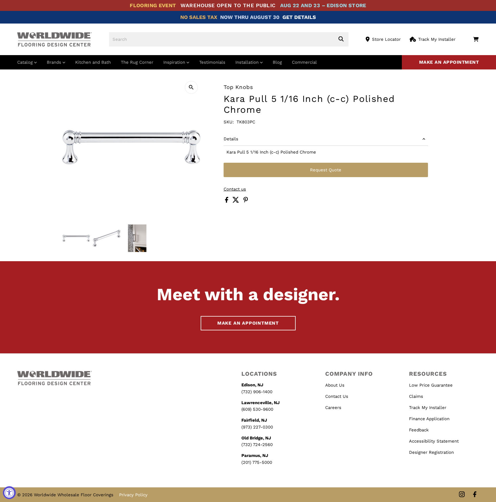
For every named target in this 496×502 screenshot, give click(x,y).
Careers (333, 407)
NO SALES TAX (198, 17)
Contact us (235, 189)
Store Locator (386, 39)
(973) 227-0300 (257, 427)
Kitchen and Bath (93, 62)
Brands (55, 62)
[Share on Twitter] (236, 201)
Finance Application (429, 418)
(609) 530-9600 (257, 409)
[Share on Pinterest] (245, 201)
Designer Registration (431, 452)
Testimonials (212, 62)
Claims (416, 396)
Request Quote (325, 169)
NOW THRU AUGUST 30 (250, 17)
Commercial (304, 62)
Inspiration (175, 62)
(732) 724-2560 (257, 444)
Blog (277, 62)
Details (231, 139)
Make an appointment (449, 62)
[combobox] (228, 39)
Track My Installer (437, 39)
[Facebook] (474, 494)
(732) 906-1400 (256, 391)
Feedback (419, 430)
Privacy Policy (133, 494)
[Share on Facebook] (227, 201)
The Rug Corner (137, 62)
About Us (334, 385)
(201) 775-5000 (256, 462)
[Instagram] (462, 494)
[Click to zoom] (191, 87)
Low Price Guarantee (431, 385)
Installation (247, 62)
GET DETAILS (299, 17)
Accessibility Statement (434, 441)
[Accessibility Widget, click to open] (9, 492)
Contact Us (336, 396)
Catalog (25, 62)
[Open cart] (476, 39)
